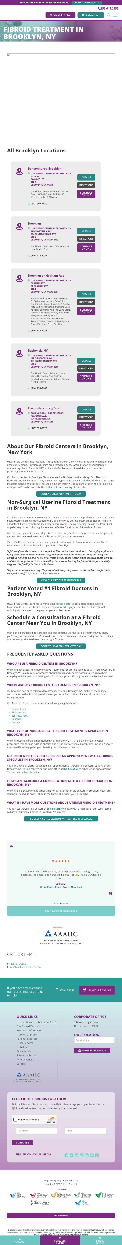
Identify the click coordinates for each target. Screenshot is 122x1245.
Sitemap (45, 1180)
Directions (86, 185)
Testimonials (24, 1051)
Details (86, 177)
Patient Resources (27, 1038)
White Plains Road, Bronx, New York (61, 887)
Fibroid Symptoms (27, 1034)
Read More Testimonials (61, 911)
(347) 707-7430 (39, 203)
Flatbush (44, 408)
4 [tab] (64, 903)
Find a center (92, 15)
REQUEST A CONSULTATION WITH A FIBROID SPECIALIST (61, 818)
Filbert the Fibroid (27, 1055)
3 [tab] (60, 903)
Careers (21, 1063)
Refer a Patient (25, 1059)
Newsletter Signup (93, 1050)
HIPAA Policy (68, 1180)
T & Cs (78, 1180)
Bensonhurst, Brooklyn (44, 169)
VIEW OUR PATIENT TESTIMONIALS (61, 580)
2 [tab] (57, 903)
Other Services (25, 1043)
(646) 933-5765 (39, 388)
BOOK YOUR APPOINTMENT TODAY (61, 494)
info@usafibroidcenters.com (26, 967)
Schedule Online (61, 15)
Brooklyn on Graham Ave (46, 276)
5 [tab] (67, 903)
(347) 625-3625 (39, 428)
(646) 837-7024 (39, 330)
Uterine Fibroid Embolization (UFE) (36, 1022)
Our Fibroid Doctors (28, 1026)
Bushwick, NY (38, 351)
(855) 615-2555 (18, 963)
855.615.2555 (109, 8)
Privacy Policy (55, 1180)
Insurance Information (29, 1030)
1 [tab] (54, 903)
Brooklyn (34, 223)
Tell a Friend (23, 1047)
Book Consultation (87, 2)
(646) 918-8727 (39, 255)
